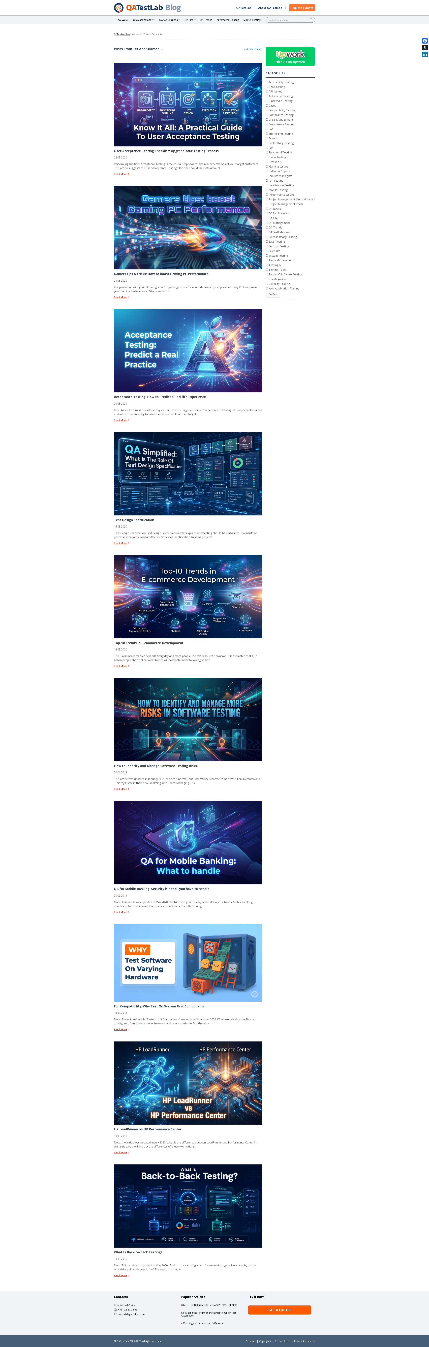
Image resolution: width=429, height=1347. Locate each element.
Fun (271, 147)
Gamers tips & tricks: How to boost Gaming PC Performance (161, 274)
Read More (120, 174)
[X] (425, 47)
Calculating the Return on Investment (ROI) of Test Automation (208, 1314)
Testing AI (275, 265)
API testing (275, 91)
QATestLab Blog (122, 34)
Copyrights (265, 1341)
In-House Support (280, 171)
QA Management (279, 222)
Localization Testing (281, 185)
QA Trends (206, 19)
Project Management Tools (286, 204)
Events (273, 138)
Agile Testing (277, 86)
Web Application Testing (284, 288)
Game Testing (277, 157)
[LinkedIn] (425, 54)
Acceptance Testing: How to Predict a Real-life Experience (160, 397)
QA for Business (279, 213)
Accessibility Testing (281, 82)
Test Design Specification (134, 520)
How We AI (122, 19)
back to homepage (253, 48)
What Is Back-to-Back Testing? (138, 1252)
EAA (271, 129)
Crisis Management (281, 119)
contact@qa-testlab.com (131, 1314)
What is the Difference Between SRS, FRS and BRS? (209, 1305)
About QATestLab (270, 8)
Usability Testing (279, 283)
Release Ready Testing (283, 237)
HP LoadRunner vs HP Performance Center (147, 1129)
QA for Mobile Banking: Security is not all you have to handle (161, 889)
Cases (272, 105)
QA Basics (275, 208)
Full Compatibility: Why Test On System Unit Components (159, 1006)
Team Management (281, 260)
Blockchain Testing (281, 101)
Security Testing (279, 246)
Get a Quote (279, 1310)
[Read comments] (193, 64)
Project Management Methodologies (292, 199)
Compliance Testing (281, 115)
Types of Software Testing (285, 274)
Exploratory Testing (281, 143)
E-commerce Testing (281, 124)
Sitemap (250, 1341)
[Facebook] (425, 41)
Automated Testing (228, 19)
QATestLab (243, 8)
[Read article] (184, 64)
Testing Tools (277, 269)
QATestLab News (279, 232)
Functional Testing (280, 152)
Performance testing (282, 194)
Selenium (274, 251)
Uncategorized (278, 279)
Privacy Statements (304, 1341)
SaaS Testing (277, 241)
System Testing (278, 255)
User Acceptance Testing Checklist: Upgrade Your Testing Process (166, 151)
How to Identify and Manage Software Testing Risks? (156, 766)
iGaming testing (279, 166)
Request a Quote (302, 8)
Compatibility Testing (282, 110)
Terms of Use (282, 1341)
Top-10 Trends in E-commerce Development (148, 643)
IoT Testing (276, 180)
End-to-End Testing (281, 133)
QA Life (273, 218)
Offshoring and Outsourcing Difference (202, 1323)
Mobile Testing (252, 19)
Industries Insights (280, 176)
